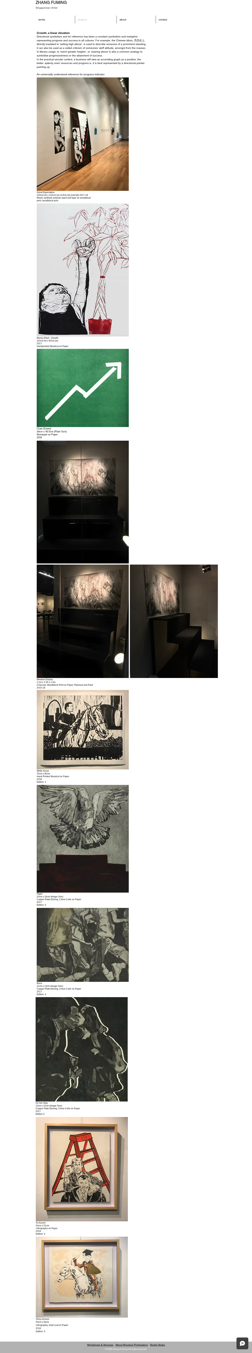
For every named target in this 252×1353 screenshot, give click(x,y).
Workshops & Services (100, 1344)
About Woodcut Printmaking (131, 1344)
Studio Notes (157, 1344)
